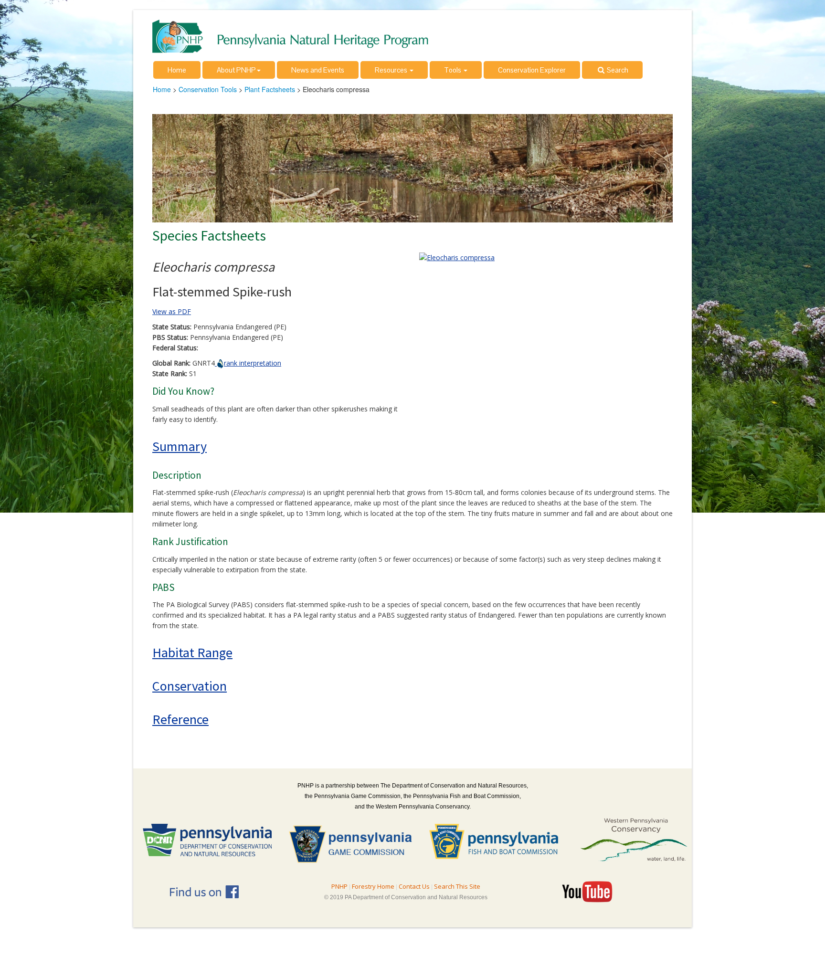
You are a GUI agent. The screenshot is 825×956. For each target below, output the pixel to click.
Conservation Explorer (532, 69)
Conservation (189, 685)
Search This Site (457, 886)
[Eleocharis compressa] (457, 257)
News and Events (317, 69)
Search (616, 69)
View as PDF (171, 311)
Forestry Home (373, 886)
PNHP (339, 886)
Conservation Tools (208, 89)
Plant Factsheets (269, 89)
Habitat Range (192, 652)
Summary (179, 446)
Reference (180, 719)
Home (177, 69)
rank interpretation (252, 363)
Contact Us (414, 886)
